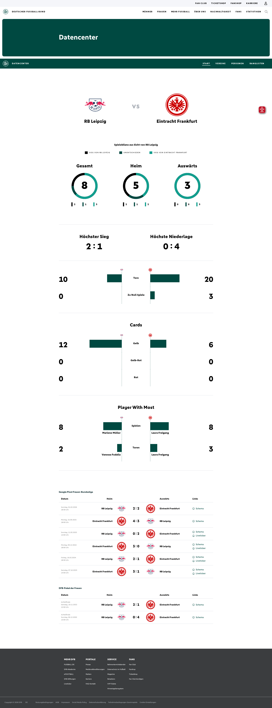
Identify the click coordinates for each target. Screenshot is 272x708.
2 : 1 (136, 559)
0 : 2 (136, 533)
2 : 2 (136, 508)
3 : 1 (136, 571)
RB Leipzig (106, 508)
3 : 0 (136, 546)
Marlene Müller (111, 433)
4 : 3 (136, 521)
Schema (200, 508)
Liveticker (201, 536)
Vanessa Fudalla (111, 454)
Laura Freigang (160, 433)
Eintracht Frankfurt (170, 508)
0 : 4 (136, 617)
